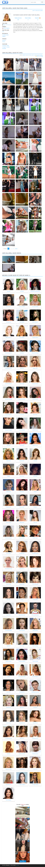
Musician (4, 40)
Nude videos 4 (28, 19)
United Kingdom (6, 28)
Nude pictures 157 (18, 19)
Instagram (4, 47)
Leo (3, 31)
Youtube (8, 47)
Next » (16, 248)
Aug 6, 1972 (5, 24)
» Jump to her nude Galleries (37, 10)
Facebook (4, 45)
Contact (17, 865)
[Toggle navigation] (42, 2)
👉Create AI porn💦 (39, 56)
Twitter (7, 45)
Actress (3, 41)
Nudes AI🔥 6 (38, 19)
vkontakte (4, 48)
